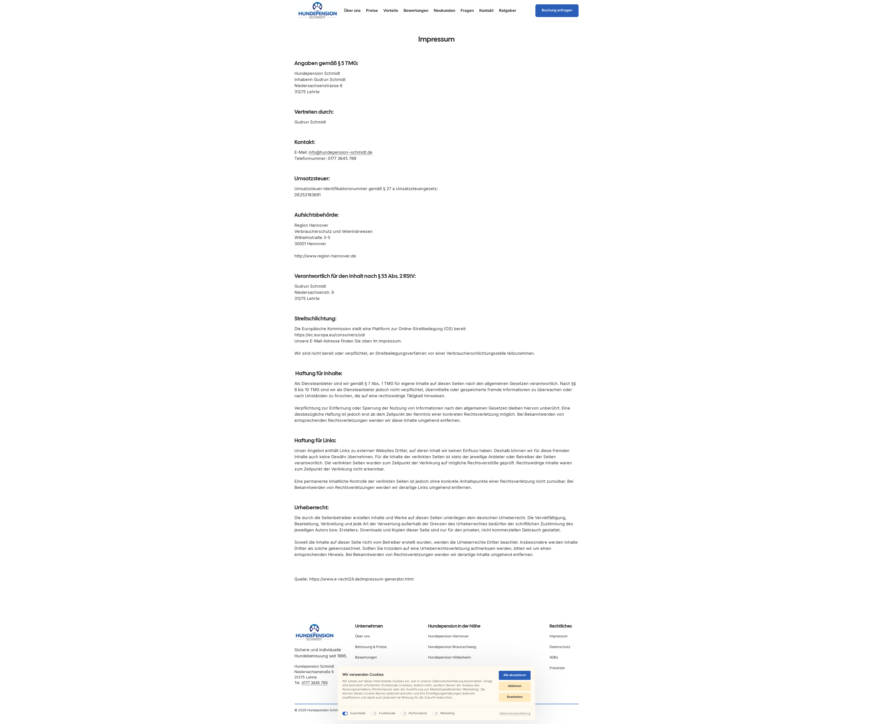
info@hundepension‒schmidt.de (340, 152)
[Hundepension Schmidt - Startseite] (317, 10)
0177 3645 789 (315, 682)
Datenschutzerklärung (515, 713)
